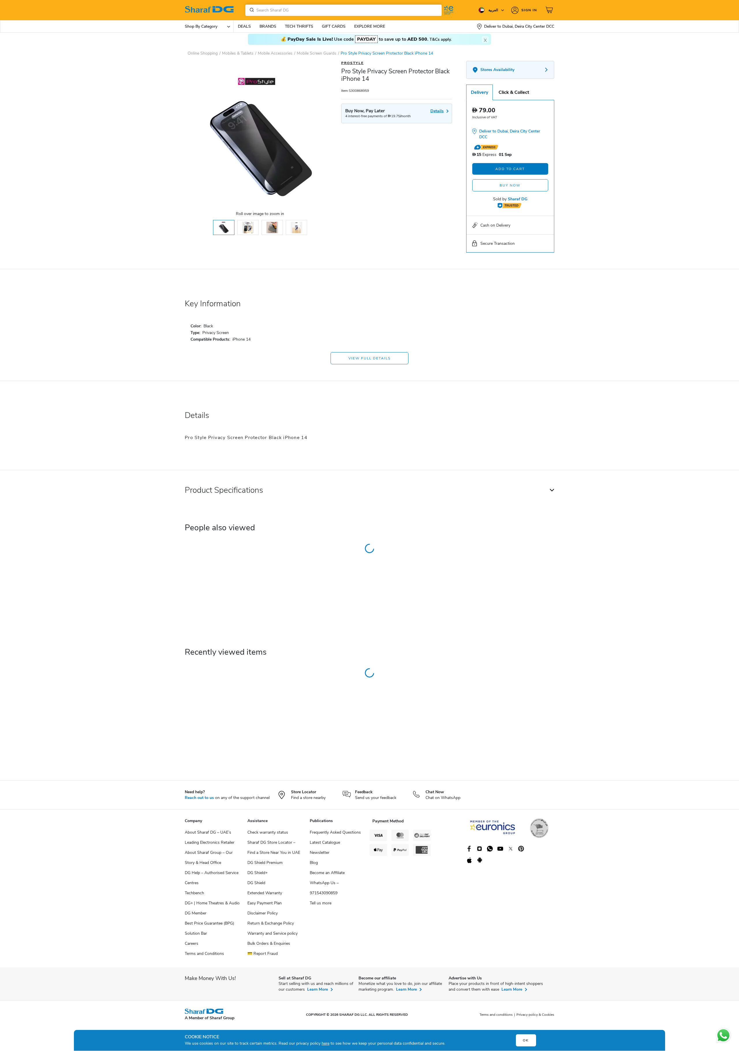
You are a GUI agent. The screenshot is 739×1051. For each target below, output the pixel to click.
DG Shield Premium (265, 862)
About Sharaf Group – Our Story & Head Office (209, 857)
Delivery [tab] (479, 92)
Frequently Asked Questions (335, 832)
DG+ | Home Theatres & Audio (212, 903)
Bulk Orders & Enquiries (268, 943)
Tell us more (320, 903)
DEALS (244, 26)
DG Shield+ (257, 872)
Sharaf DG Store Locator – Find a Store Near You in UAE (273, 847)
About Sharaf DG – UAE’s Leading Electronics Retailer (209, 837)
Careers (191, 943)
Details (437, 111)
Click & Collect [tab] (514, 92)
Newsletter (319, 852)
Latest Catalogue (325, 842)
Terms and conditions (496, 1014)
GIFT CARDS (334, 26)
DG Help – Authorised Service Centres (211, 878)
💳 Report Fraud (262, 953)
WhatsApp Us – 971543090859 (324, 888)
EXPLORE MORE (369, 26)
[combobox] (343, 10)
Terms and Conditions (204, 953)
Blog (314, 862)
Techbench (194, 893)
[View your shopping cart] (550, 10)
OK (526, 1040)
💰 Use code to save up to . (366, 39)
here (325, 1043)
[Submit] (250, 10)
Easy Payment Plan (264, 903)
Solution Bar (196, 933)
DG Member (195, 913)
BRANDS (268, 26)
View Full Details (369, 358)
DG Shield (256, 883)
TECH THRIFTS (299, 26)
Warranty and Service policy (272, 933)
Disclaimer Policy (262, 913)
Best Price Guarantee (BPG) (209, 923)
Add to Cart (510, 169)
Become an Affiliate (327, 872)
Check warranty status (267, 832)
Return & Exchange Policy (270, 923)
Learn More (317, 989)
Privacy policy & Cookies (535, 1014)
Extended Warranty (264, 893)
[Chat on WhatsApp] (723, 1035)
